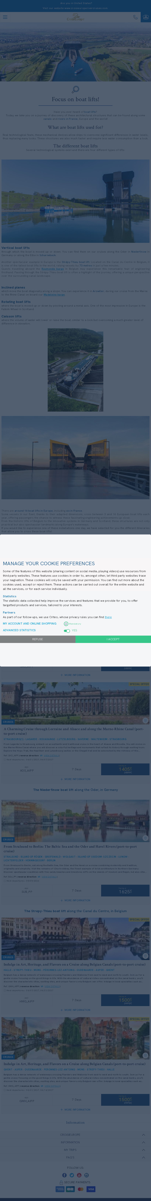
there (108, 617)
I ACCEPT (113, 639)
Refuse (37, 639)
